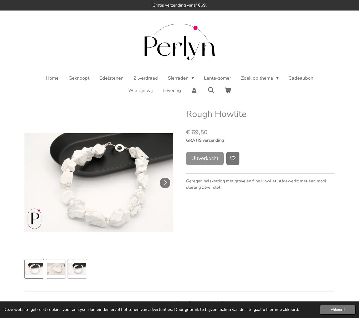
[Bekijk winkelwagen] (227, 90)
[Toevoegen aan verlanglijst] (232, 158)
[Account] (194, 90)
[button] (34, 269)
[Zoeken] (211, 90)
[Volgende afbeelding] (165, 183)
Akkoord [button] (338, 309)
